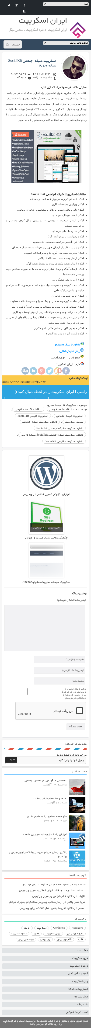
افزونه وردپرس (75, 933)
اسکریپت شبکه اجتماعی (69, 416)
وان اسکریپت (80, 981)
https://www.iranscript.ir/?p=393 (24, 382)
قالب (80, 939)
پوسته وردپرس (26, 939)
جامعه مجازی (54, 405)
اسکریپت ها (70, 405)
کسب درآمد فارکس (77, 1012)
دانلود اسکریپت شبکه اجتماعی (39, 422)
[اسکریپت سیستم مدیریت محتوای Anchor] (46, 577)
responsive (77, 928)
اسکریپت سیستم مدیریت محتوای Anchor (46, 582)
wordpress (59, 928)
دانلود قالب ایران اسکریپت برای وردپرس (45, 884)
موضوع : (82, 405)
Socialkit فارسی (59, 409)
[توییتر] (9, 5)
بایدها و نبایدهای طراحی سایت (50, 798)
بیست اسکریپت (74, 422)
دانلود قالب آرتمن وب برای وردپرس (53, 896)
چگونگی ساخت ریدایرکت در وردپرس (46, 537)
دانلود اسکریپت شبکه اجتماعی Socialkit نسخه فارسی (52, 435)
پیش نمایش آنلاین (69, 351)
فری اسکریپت (80, 958)
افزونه (27, 928)
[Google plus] (41, 373)
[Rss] (24, 11)
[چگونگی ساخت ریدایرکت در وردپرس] (46, 533)
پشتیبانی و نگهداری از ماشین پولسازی (45, 780)
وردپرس (45, 939)
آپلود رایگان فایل (78, 973)
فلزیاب (81, 896)
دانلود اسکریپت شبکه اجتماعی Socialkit (59, 428)
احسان (81, 908)
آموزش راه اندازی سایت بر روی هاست (45, 834)
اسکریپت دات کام (78, 989)
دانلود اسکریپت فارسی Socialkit (64, 441)
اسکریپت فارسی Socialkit (33, 416)
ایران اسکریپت (53, 934)
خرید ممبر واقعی (76, 902)
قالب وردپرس (64, 939)
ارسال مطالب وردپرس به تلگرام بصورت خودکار (36, 902)
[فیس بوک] (24, 5)
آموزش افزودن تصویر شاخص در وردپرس (46, 494)
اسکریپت (41, 928)
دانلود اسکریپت (19, 933)
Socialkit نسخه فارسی (28, 409)
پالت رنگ (82, 1004)
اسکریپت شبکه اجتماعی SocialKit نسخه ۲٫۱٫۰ (32, 63)
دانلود (36, 934)
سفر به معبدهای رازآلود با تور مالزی (47, 816)
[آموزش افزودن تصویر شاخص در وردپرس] (46, 490)
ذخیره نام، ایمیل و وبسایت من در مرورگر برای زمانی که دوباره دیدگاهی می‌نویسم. (73, 694)
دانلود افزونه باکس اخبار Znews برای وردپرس (47, 908)
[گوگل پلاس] (17, 5)
